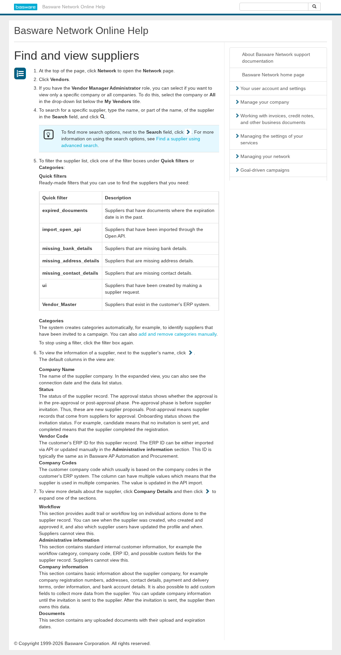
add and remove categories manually (177, 334)
